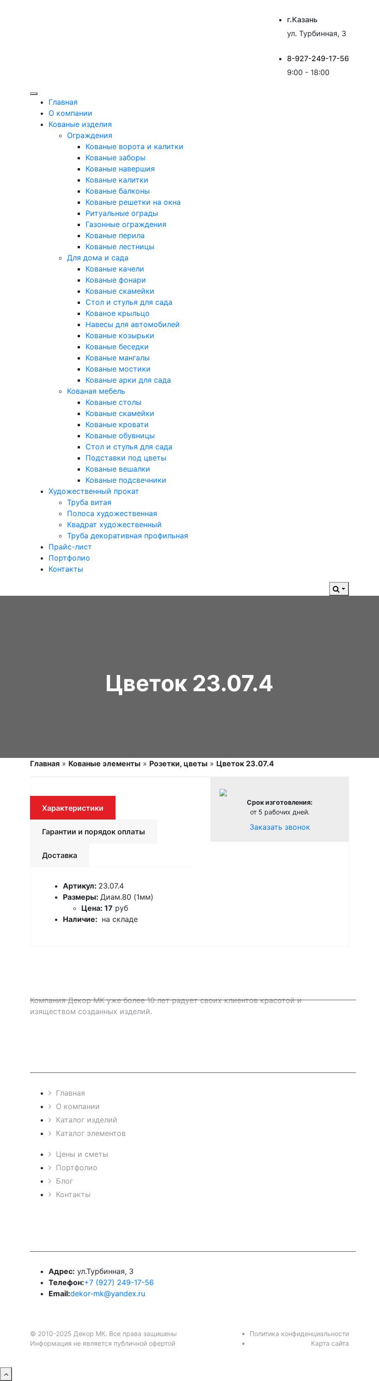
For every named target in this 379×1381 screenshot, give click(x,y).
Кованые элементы (104, 763)
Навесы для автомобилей (133, 324)
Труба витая (89, 502)
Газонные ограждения (126, 224)
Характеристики (73, 808)
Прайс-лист (70, 546)
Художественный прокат (94, 491)
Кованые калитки (117, 179)
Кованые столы (113, 402)
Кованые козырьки (120, 335)
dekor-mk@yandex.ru (107, 1293)
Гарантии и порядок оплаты (93, 831)
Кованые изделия (80, 124)
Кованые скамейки (120, 291)
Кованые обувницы (120, 435)
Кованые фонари (116, 279)
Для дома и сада (97, 257)
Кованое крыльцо (118, 313)
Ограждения (89, 135)
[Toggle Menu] (33, 93)
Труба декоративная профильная (127, 535)
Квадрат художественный (114, 524)
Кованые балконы (118, 190)
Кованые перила (115, 235)
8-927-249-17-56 (318, 58)
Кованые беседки (117, 346)
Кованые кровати (117, 424)
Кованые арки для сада (128, 380)
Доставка (59, 855)
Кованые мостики (118, 368)
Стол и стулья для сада (129, 302)
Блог (64, 1181)
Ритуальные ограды (122, 213)
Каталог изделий (86, 1119)
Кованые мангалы (118, 357)
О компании (70, 113)
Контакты (66, 569)
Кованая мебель (96, 391)
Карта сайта (330, 1343)
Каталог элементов (91, 1133)
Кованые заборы (116, 157)
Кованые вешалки (118, 468)
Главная (63, 102)
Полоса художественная (112, 513)
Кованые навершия (120, 168)
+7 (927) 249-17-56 (119, 1282)
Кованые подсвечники (126, 480)
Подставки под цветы (126, 457)
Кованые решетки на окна (133, 202)
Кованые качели (115, 268)
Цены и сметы (82, 1154)
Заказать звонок (280, 827)
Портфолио (69, 557)
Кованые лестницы (120, 246)
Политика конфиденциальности (299, 1333)
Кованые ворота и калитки (134, 146)
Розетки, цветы (178, 763)
